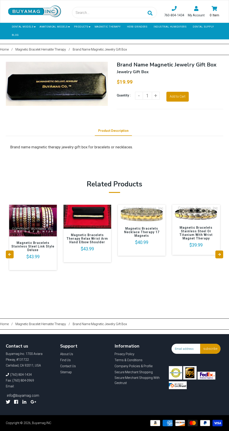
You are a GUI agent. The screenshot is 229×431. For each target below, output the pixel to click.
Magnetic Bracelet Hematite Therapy (40, 49)
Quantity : (124, 95)
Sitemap (66, 372)
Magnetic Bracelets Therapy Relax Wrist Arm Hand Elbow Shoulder (87, 238)
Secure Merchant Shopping (133, 372)
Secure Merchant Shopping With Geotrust (137, 380)
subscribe (210, 348)
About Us (66, 354)
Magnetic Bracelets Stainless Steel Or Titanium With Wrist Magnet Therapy (196, 233)
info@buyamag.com (23, 395)
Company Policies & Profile (133, 366)
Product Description (113, 130)
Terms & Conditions (128, 360)
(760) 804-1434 (21, 374)
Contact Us (68, 366)
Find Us (65, 360)
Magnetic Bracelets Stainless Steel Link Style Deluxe (32, 246)
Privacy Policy (124, 354)
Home (4, 49)
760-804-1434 (174, 15)
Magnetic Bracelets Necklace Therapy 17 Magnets (141, 232)
